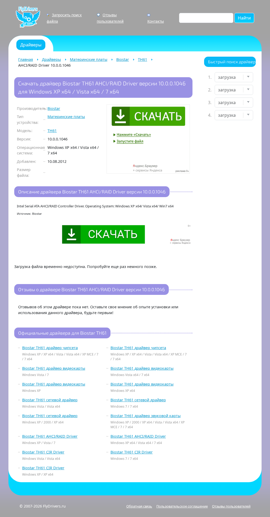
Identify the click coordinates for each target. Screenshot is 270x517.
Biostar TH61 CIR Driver (43, 452)
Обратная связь (139, 506)
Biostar (122, 59)
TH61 (142, 59)
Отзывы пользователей (231, 506)
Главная (25, 59)
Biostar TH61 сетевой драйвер (50, 399)
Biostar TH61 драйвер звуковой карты (145, 415)
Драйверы (51, 59)
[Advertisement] (230, 207)
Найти (244, 18)
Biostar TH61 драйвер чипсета (50, 347)
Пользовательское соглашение (182, 506)
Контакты (155, 21)
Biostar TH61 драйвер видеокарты (53, 368)
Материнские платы (88, 59)
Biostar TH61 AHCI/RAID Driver (50, 436)
